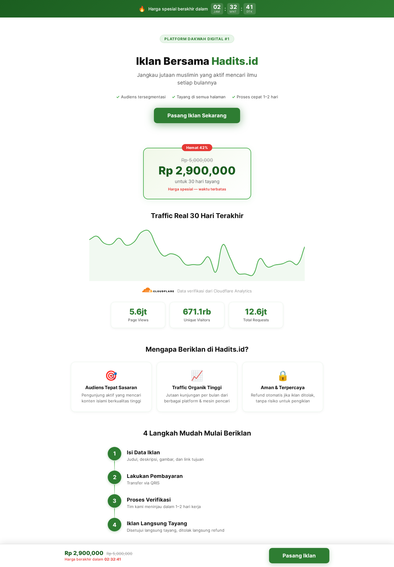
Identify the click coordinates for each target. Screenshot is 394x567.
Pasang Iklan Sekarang (197, 115)
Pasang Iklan (299, 556)
